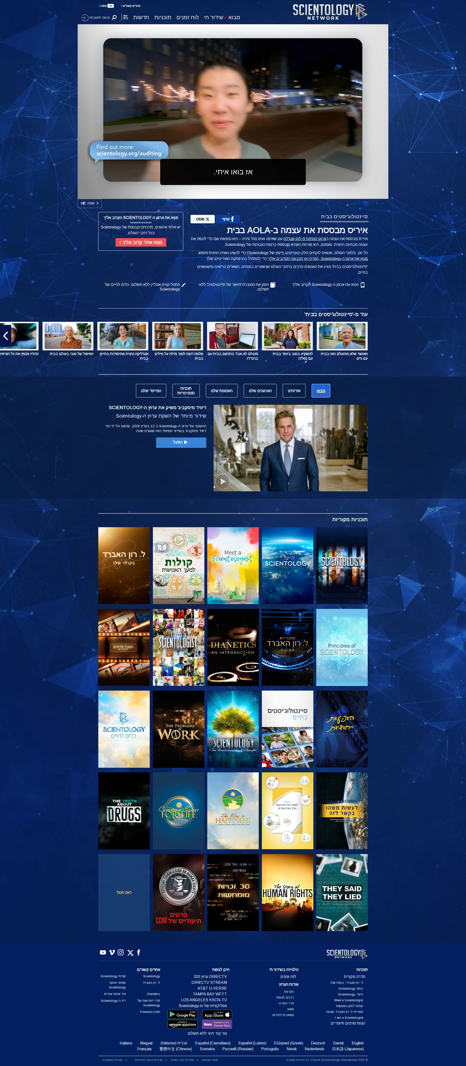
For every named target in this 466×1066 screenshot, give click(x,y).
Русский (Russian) (237, 1049)
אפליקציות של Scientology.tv (203, 1006)
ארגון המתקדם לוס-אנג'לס (304, 239)
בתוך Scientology (351, 988)
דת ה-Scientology (113, 1000)
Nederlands (314, 1049)
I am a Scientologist (349, 1017)
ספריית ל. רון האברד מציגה (344, 1012)
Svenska (207, 1049)
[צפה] (342, 647)
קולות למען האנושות (349, 1006)
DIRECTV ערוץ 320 (210, 977)
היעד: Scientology (350, 994)
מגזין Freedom (150, 1012)
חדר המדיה (286, 1003)
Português (270, 1049)
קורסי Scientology (113, 976)
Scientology (151, 976)
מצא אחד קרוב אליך (141, 242)
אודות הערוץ (289, 984)
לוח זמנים (187, 17)
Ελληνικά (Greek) (288, 1043)
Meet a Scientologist (348, 1000)
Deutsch (318, 1043)
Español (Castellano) (213, 1043)
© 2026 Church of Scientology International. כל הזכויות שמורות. (326, 1060)
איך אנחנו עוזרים (115, 994)
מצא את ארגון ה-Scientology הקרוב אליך (325, 285)
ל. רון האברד (151, 983)
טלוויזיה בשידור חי (284, 970)
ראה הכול (124, 892)
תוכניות (162, 17)
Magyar (146, 1043)
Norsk (292, 1049)
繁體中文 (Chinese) (175, 1049)
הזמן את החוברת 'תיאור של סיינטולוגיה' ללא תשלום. (234, 287)
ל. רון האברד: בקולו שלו (347, 983)
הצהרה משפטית (112, 1060)
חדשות (141, 17)
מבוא (234, 17)
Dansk (338, 1043)
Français (144, 1049)
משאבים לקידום (283, 1015)
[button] (460, 336)
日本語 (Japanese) (348, 1049)
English (358, 1043)
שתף (226, 219)
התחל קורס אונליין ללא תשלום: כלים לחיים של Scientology (142, 287)
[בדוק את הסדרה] (342, 565)
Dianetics (153, 994)
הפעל (178, 442)
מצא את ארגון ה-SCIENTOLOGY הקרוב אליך (141, 218)
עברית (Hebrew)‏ (174, 1043)
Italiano (126, 1043)
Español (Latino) (252, 1043)
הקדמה (289, 991)
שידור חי (213, 17)
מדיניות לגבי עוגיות (182, 1060)
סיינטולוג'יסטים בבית (344, 216)
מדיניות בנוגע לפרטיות (149, 1060)
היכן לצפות (220, 970)
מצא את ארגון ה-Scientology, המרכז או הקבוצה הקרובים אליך (318, 259)
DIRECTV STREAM (209, 982)
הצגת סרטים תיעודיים (348, 1023)
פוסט (200, 219)
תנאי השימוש (210, 1060)
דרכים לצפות (285, 997)
